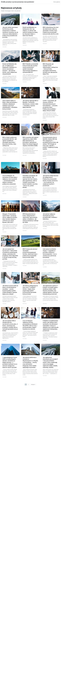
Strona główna (56, 1)
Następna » (33, 384)
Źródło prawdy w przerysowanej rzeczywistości (17, 2)
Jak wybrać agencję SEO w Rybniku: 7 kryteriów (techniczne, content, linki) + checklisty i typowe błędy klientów (30, 104)
